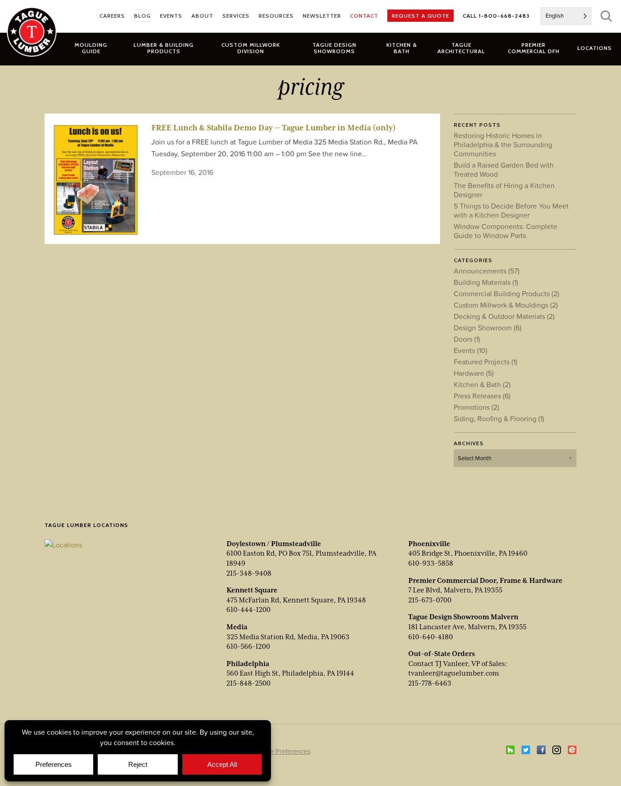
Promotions (476, 407)
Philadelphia (247, 664)
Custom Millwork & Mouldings (506, 304)
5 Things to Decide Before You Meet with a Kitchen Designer (511, 210)
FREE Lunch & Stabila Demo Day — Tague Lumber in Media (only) (273, 127)
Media (236, 627)
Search (606, 16)
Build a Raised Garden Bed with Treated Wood (504, 169)
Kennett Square (251, 590)
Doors (467, 338)
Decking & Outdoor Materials (504, 316)
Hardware (474, 373)
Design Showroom (487, 327)
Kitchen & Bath (482, 384)
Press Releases (482, 395)
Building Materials (486, 282)
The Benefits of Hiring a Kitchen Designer (504, 190)
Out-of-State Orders (441, 654)
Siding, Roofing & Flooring (499, 418)
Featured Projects (485, 361)
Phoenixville (429, 544)
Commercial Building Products (506, 293)
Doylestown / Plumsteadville (273, 544)
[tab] (164, 48)
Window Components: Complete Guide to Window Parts (505, 231)
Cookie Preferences (281, 751)
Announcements (487, 270)
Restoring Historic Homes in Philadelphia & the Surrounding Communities (503, 144)
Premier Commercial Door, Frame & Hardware (485, 581)
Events (470, 350)
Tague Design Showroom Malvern (463, 617)
